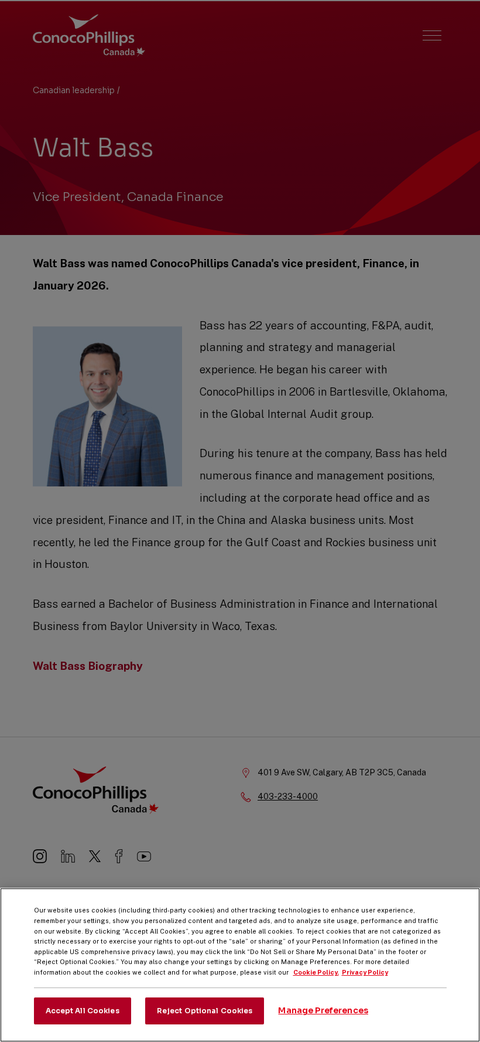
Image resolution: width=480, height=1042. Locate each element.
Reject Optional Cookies (205, 1010)
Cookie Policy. (316, 972)
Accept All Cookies (82, 1010)
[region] (240, 965)
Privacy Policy (365, 972)
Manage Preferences (323, 1010)
